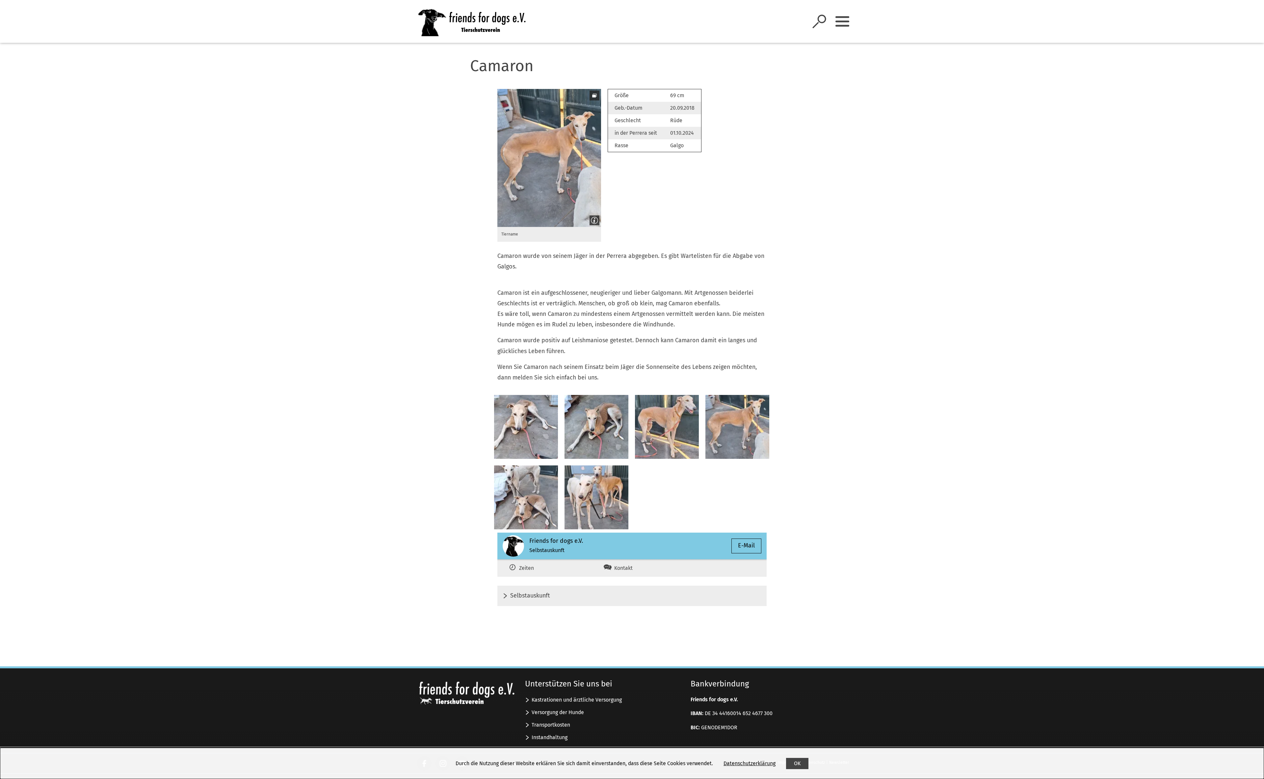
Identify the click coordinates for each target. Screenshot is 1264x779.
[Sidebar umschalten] (842, 21)
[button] (549, 158)
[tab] (542, 568)
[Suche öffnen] (819, 21)
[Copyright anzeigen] (593, 219)
